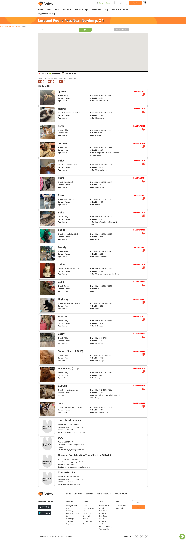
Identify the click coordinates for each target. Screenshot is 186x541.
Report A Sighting (105, 526)
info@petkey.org (105, 3)
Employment (87, 521)
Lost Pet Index (121, 505)
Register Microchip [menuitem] (46, 13)
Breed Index (120, 508)
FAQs (84, 511)
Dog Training (70, 524)
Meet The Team (88, 508)
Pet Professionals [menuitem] (120, 9)
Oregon (18, 26)
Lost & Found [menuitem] (53, 9)
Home (1, 26)
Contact (89, 494)
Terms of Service (104, 494)
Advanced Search (121, 30)
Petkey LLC (45, 536)
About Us (78, 494)
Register (135, 3)
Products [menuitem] (67, 9)
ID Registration (71, 505)
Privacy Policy (121, 494)
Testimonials (104, 529)
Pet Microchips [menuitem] (81, 9)
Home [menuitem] (40, 9)
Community (87, 516)
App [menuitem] (106, 9)
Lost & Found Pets (9, 26)
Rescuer (85, 518)
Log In (120, 3)
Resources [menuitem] (96, 9)
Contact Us (87, 513)
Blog (84, 524)
